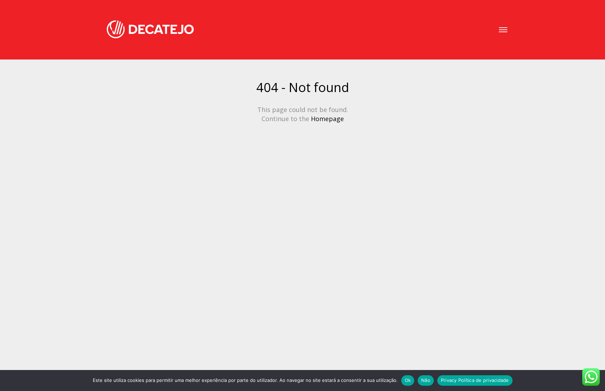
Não (425, 380)
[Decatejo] (150, 29)
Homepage (327, 118)
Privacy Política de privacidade (475, 380)
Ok (408, 380)
